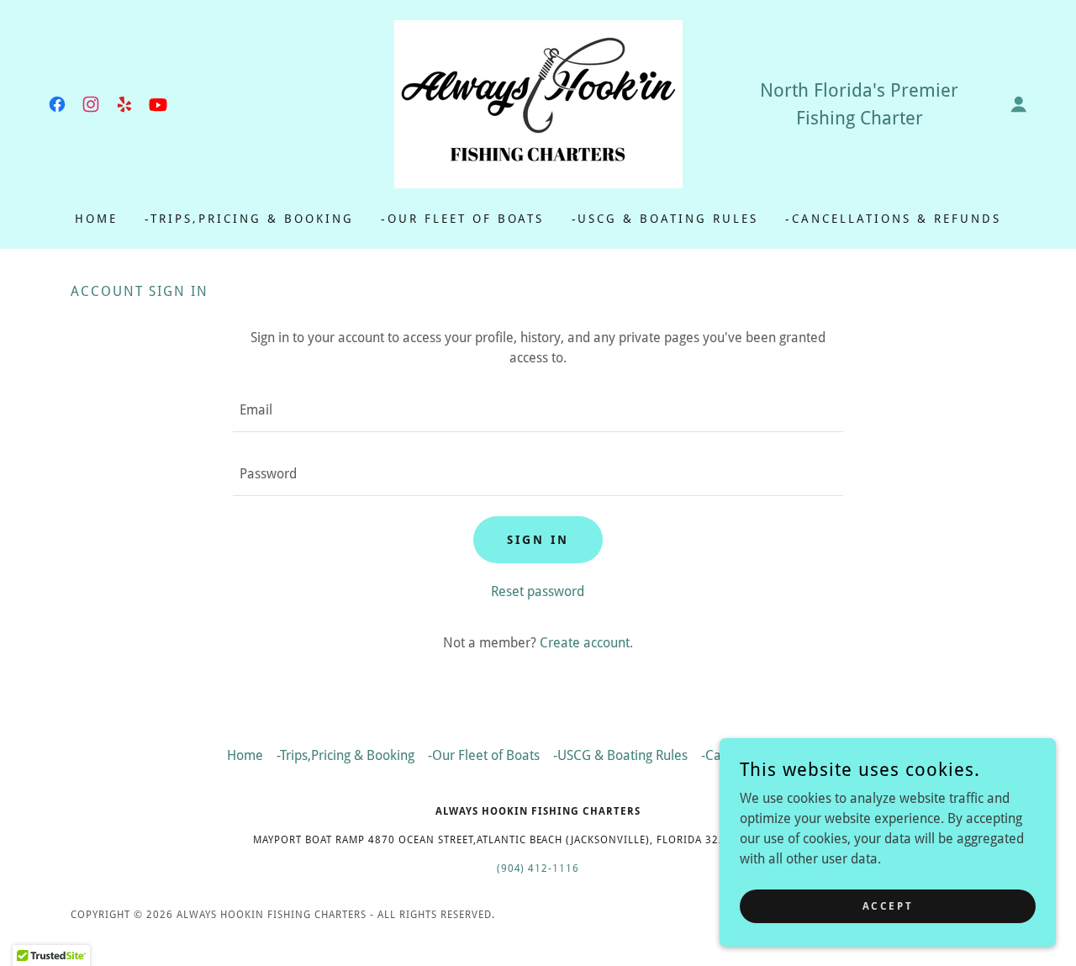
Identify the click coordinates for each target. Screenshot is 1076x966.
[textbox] (537, 410)
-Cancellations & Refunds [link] (893, 218)
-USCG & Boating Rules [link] (665, 218)
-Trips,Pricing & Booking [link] (249, 218)
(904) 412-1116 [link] (538, 868)
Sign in (538, 539)
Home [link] (96, 218)
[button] (1019, 104)
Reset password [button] (537, 591)
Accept (887, 905)
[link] (57, 104)
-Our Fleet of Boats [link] (463, 218)
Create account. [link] (586, 643)
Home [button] (245, 755)
